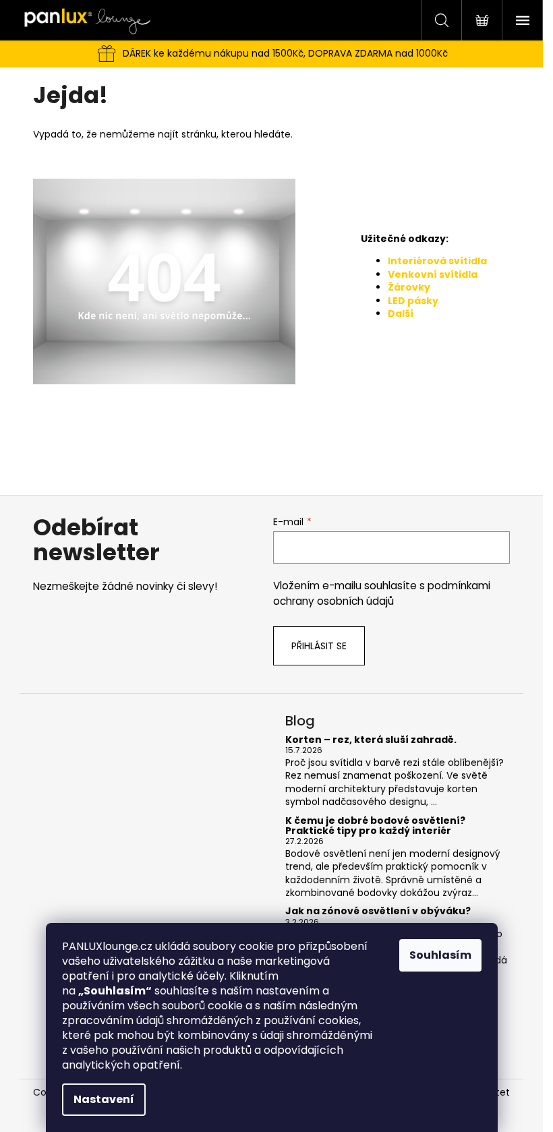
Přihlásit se (319, 646)
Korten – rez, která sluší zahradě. (371, 740)
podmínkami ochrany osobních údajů (381, 592)
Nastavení (104, 1099)
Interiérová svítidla (437, 261)
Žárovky (409, 287)
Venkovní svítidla (432, 274)
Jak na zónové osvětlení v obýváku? (378, 911)
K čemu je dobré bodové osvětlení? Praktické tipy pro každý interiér (375, 826)
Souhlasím (440, 955)
